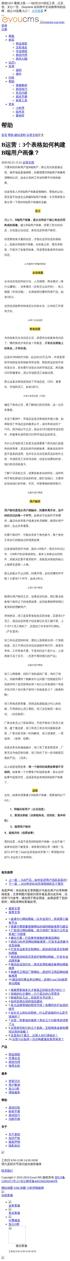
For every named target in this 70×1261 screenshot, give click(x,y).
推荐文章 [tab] (14, 912)
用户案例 (14, 1084)
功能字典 (14, 1118)
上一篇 (38, 879)
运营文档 (32, 135)
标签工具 (21, 100)
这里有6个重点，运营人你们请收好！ (34, 1035)
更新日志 (14, 1081)
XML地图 (20, 1187)
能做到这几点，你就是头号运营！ (32, 997)
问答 (11, 77)
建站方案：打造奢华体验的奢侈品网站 (35, 937)
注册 (4, 29)
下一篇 (36, 883)
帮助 (11, 81)
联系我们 (7, 1170)
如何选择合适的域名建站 (26, 1001)
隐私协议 (14, 1145)
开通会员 (14, 1058)
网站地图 (7, 1187)
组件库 (20, 111)
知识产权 (14, 1138)
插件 (19, 73)
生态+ (12, 62)
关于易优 (14, 1134)
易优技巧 (21, 89)
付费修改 (14, 1220)
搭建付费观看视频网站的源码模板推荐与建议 (39, 926)
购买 (11, 39)
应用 (11, 66)
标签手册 (14, 1111)
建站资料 (20, 135)
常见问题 (21, 92)
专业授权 (21, 51)
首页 (4, 135)
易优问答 (14, 1107)
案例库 (20, 115)
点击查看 (37, 10)
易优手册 (21, 96)
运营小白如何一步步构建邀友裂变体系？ (38, 1039)
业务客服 (14, 1205)
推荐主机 (14, 1065)
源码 (19, 70)
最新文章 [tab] (14, 908)
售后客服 (14, 1212)
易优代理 (21, 54)
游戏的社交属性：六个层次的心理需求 (35, 993)
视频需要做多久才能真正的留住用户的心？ (38, 990)
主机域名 (21, 47)
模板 (11, 36)
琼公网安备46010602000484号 (39, 1181)
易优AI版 (21, 58)
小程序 (20, 107)
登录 (4, 25)
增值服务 (14, 1092)
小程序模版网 (35, 1187)
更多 (11, 104)
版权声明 (14, 1141)
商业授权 (21, 43)
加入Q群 (14, 1088)
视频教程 (21, 85)
